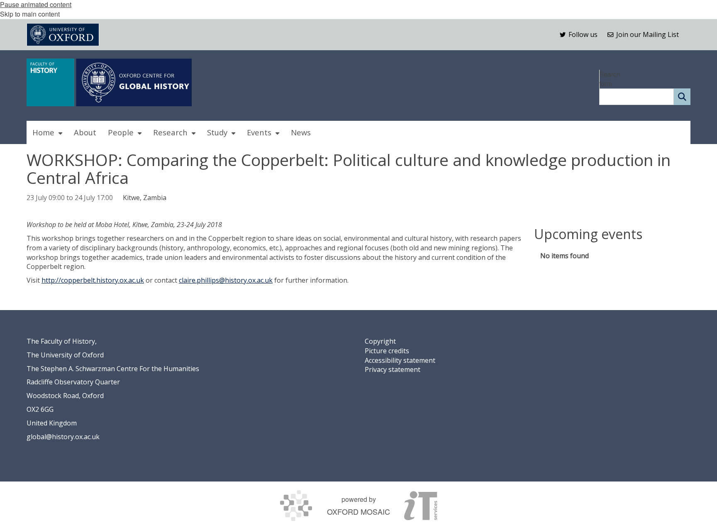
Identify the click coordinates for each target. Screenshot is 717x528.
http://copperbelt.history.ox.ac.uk (92, 280)
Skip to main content (30, 14)
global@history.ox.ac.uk (63, 436)
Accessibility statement (400, 360)
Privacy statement (392, 369)
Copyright (380, 341)
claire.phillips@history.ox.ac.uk (226, 280)
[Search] (682, 96)
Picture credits (387, 350)
